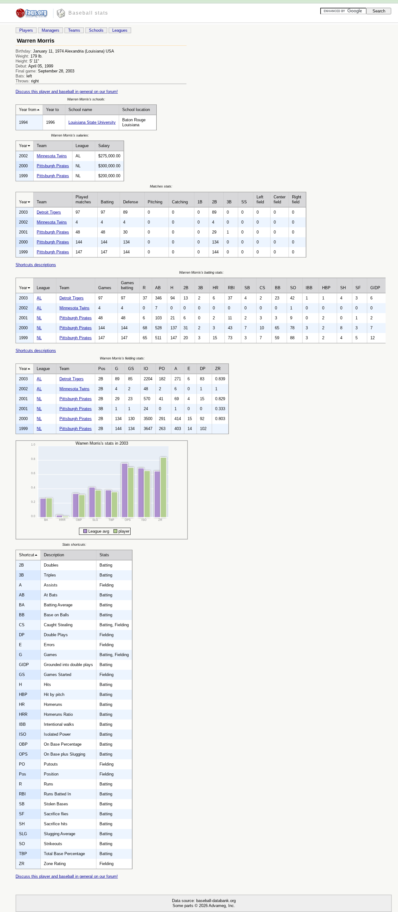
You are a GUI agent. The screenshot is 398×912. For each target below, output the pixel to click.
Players (26, 30)
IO (146, 368)
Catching (180, 202)
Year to (52, 109)
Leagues (119, 30)
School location (136, 109)
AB (158, 287)
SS (244, 202)
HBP (326, 287)
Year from (27, 109)
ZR (217, 368)
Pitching (155, 202)
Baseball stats (88, 13)
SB (247, 287)
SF (358, 287)
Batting (107, 202)
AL (39, 298)
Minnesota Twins (52, 156)
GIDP (375, 287)
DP (203, 368)
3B (229, 202)
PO (162, 368)
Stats (104, 555)
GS (131, 368)
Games (104, 287)
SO (293, 287)
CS (262, 287)
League (82, 145)
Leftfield (260, 199)
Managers (50, 30)
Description (54, 555)
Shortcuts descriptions (36, 264)
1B (199, 202)
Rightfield (296, 199)
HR (215, 287)
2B (214, 202)
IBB (309, 287)
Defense (130, 202)
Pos (101, 368)
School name (80, 109)
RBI (231, 287)
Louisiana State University (92, 122)
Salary (104, 145)
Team (42, 145)
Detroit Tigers (49, 212)
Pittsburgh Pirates (53, 166)
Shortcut (26, 555)
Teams (74, 30)
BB (277, 287)
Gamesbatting (127, 285)
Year (23, 145)
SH (343, 287)
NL (39, 318)
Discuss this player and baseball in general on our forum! (67, 91)
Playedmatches (83, 199)
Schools (96, 30)
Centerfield (279, 199)
